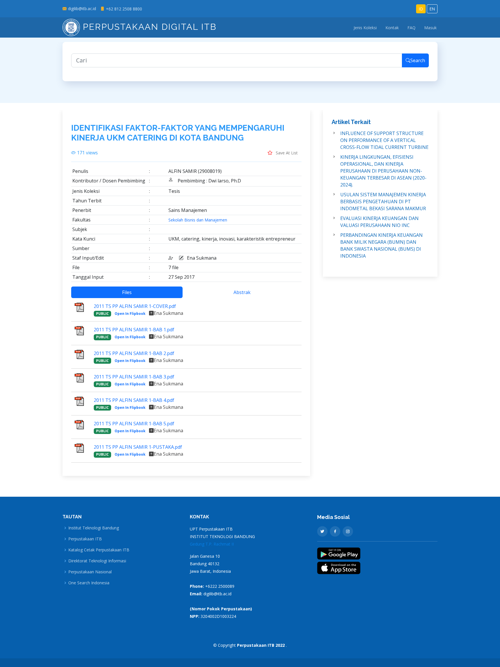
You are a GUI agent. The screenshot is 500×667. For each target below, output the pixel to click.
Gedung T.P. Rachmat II (212, 544)
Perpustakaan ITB (85, 539)
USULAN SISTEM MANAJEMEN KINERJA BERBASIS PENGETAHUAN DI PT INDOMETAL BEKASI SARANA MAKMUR (383, 201)
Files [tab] (127, 292)
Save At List (286, 153)
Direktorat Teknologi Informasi (97, 561)
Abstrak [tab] (242, 292)
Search (417, 60)
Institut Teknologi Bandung (93, 528)
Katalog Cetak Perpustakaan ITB (98, 550)
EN (432, 9)
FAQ (411, 27)
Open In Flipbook (130, 313)
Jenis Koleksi (365, 27)
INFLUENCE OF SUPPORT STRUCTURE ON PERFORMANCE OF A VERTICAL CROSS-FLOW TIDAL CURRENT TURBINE (384, 140)
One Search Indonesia (88, 583)
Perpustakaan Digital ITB (148, 27)
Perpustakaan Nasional (90, 572)
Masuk (430, 27)
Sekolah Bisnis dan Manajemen (197, 220)
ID (421, 9)
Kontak (392, 27)
